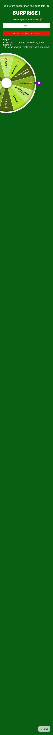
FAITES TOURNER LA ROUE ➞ (26, 33)
